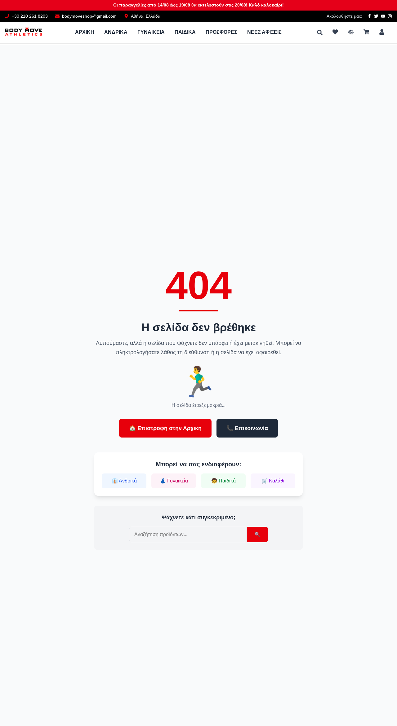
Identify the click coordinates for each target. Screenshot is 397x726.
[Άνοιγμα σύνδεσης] (382, 32)
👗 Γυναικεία (174, 480)
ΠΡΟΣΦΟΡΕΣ (221, 32)
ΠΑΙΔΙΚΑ (185, 32)
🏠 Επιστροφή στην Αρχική (165, 428)
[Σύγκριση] (351, 32)
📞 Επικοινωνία (247, 428)
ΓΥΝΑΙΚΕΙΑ (151, 32)
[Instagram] (390, 16)
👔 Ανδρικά (124, 480)
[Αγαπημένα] (335, 32)
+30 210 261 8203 (30, 16)
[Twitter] (376, 16)
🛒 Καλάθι (272, 480)
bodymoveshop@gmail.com (89, 16)
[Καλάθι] (366, 32)
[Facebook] (369, 16)
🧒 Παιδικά (223, 480)
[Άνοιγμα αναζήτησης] (319, 32)
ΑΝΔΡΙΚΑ (115, 32)
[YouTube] (383, 16)
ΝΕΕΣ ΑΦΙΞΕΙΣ (264, 32)
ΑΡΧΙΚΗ (84, 32)
